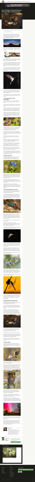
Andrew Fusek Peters (6, 32)
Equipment (3, 471)
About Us (11, 470)
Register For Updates (25, 469)
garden (4, 140)
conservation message (15, 214)
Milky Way (6, 48)
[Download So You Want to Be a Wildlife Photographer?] (12, 54)
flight (4, 102)
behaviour (17, 112)
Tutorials (3, 469)
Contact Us (11, 471)
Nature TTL (4, 461)
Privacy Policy (11, 476)
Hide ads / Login (12, 469)
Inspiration (3, 470)
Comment (11, 32)
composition (16, 296)
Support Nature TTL (12, 475)
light (14, 295)
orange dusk (9, 297)
